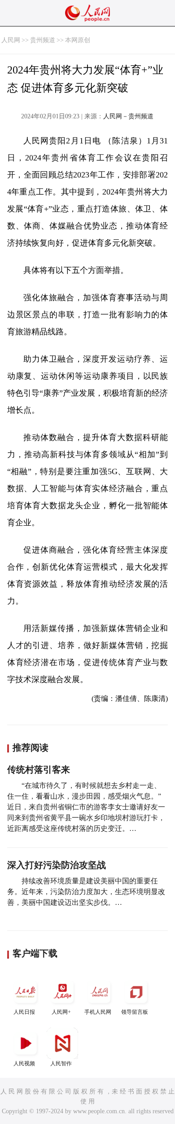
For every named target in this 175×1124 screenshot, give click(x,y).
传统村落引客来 (38, 769)
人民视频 (24, 1063)
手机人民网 (97, 1012)
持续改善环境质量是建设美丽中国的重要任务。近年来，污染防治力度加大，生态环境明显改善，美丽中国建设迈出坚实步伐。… (86, 891)
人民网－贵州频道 (128, 116)
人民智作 (61, 1063)
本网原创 (77, 40)
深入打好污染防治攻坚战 (56, 865)
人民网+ (61, 1012)
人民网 (10, 40)
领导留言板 (134, 1012)
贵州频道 (42, 40)
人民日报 (24, 1012)
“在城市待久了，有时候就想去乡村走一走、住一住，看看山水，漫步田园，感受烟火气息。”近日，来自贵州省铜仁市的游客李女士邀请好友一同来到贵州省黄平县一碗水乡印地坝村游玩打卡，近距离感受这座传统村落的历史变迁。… (86, 807)
